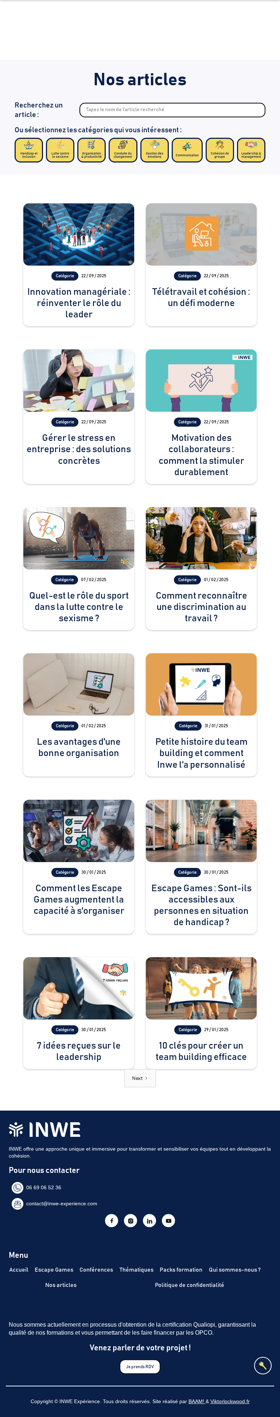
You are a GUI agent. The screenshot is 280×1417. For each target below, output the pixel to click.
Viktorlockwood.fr (230, 1401)
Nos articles (61, 1285)
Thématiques (136, 1270)
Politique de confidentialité (189, 1285)
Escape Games (54, 1270)
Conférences (96, 1270)
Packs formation (181, 1270)
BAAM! (197, 1401)
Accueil (18, 1270)
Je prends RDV (140, 1367)
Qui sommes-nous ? (235, 1270)
